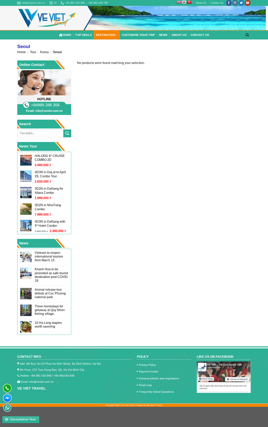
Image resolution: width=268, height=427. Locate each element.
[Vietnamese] (189, 2)
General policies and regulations (159, 378)
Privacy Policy (147, 364)
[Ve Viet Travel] (46, 18)
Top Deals (83, 34)
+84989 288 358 (45, 105)
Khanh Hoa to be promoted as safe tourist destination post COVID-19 (51, 275)
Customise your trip (138, 34)
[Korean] (184, 2)
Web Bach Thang (154, 405)
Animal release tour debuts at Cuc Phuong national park (50, 293)
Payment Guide (148, 371)
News (163, 34)
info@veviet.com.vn (49, 110)
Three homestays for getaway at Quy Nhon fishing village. (50, 310)
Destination (105, 34)
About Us (201, 2)
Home (67, 34)
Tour (33, 52)
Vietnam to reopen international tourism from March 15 (49, 256)
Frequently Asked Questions (156, 391)
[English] (179, 2)
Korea (44, 52)
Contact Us (217, 2)
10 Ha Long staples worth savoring (48, 324)
